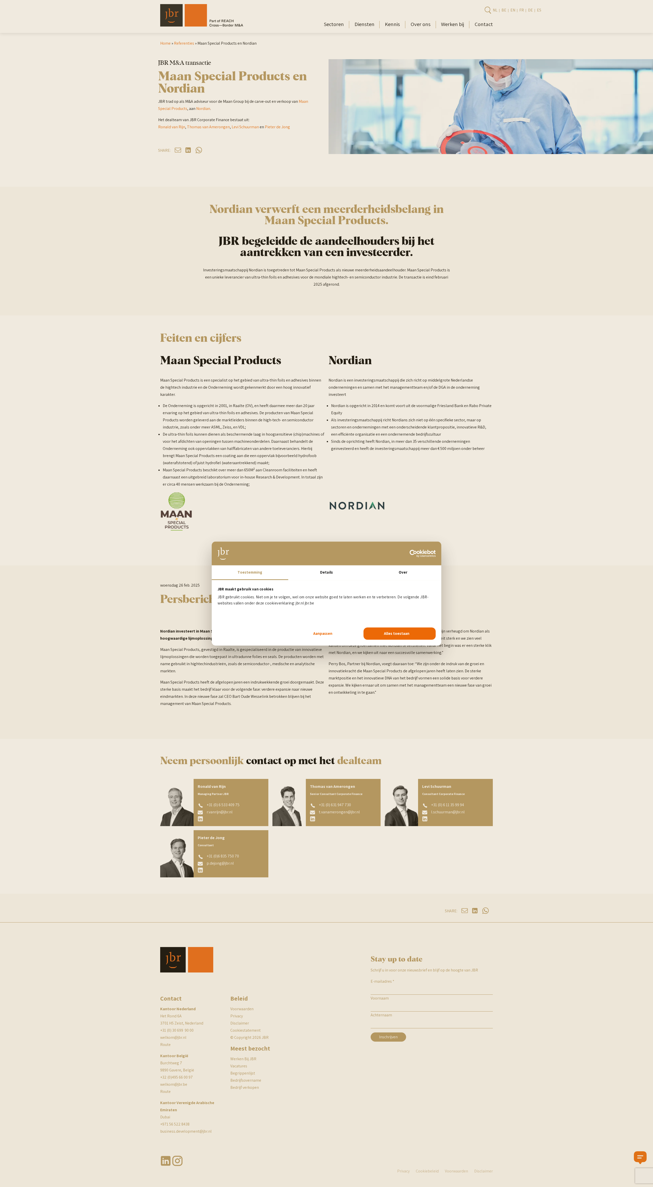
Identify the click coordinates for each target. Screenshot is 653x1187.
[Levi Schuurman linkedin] (425, 819)
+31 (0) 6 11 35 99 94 (447, 804)
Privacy (236, 1016)
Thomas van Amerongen (208, 127)
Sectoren (334, 24)
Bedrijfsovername (245, 1080)
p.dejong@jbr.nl (220, 863)
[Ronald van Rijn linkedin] (201, 819)
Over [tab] (403, 572)
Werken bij (452, 24)
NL (495, 10)
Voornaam (380, 998)
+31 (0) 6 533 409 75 (223, 804)
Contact (484, 24)
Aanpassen (322, 633)
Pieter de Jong (277, 127)
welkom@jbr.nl (173, 1037)
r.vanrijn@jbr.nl (220, 812)
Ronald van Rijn (171, 127)
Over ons (421, 24)
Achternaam (381, 1015)
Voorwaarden (242, 1009)
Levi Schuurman (245, 127)
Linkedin (166, 1161)
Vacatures (238, 1066)
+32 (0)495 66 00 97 (176, 1077)
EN (512, 10)
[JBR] (201, 25)
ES (539, 10)
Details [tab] (326, 572)
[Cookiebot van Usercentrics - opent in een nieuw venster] (413, 553)
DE (530, 10)
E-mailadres (382, 981)
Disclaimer (239, 1023)
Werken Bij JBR (243, 1059)
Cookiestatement (245, 1030)
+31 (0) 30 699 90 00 (177, 1030)
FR (521, 10)
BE (503, 10)
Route (165, 1044)
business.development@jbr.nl (186, 1131)
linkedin (188, 150)
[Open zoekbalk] (488, 10)
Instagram (177, 1161)
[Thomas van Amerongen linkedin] (313, 819)
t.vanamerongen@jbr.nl (339, 812)
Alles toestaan (396, 633)
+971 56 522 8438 (175, 1124)
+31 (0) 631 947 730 (335, 804)
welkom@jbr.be (173, 1084)
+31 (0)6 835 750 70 (223, 856)
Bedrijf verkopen (244, 1087)
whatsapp (199, 150)
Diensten (364, 24)
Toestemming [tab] (249, 572)
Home (165, 43)
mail (178, 150)
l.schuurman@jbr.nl (448, 812)
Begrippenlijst (242, 1073)
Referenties (184, 43)
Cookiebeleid (427, 1171)
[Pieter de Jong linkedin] (201, 870)
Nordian (203, 108)
